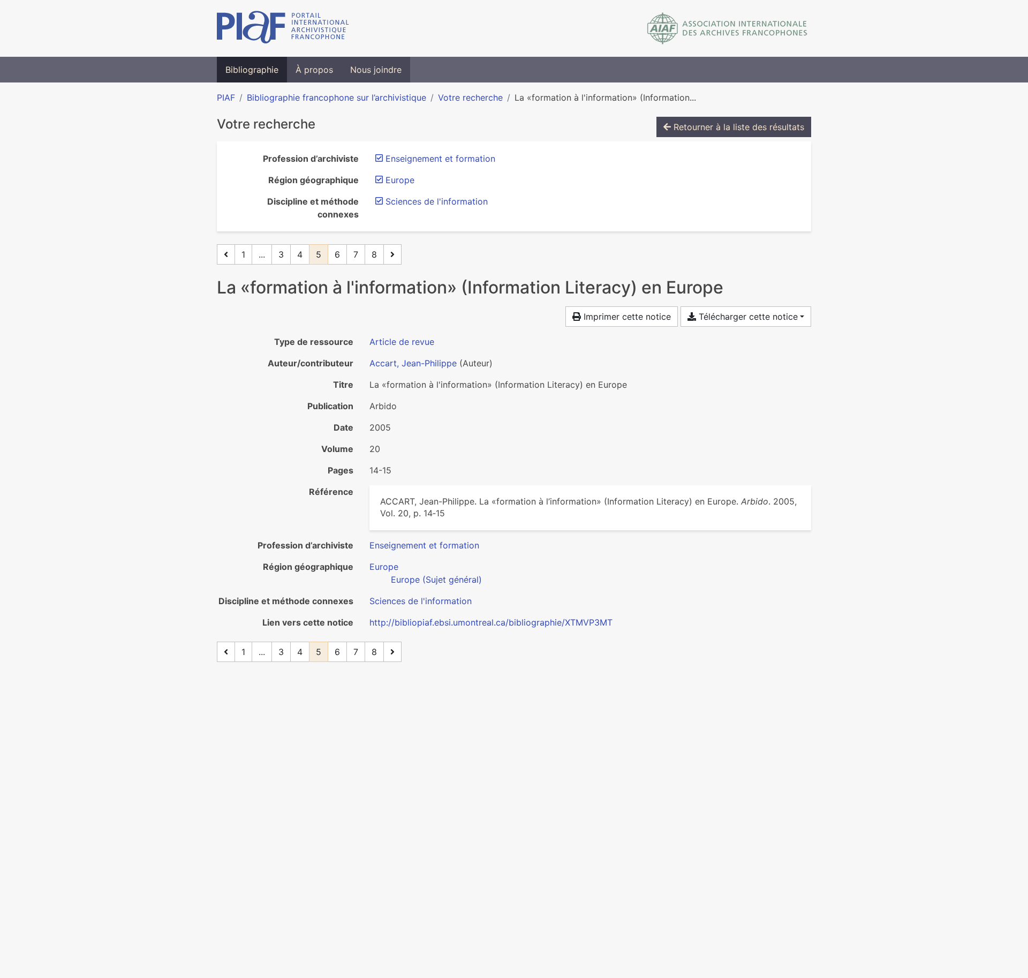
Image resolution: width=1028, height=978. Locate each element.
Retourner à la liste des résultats (737, 127)
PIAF (226, 97)
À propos (314, 69)
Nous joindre (376, 69)
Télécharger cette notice (747, 316)
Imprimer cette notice (626, 316)
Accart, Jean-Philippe (413, 363)
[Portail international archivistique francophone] (283, 28)
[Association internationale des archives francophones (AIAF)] (727, 28)
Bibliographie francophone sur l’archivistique (336, 97)
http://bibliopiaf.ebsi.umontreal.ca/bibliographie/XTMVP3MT (491, 622)
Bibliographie (251, 69)
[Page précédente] (226, 254)
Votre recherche (470, 97)
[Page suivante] (392, 254)
